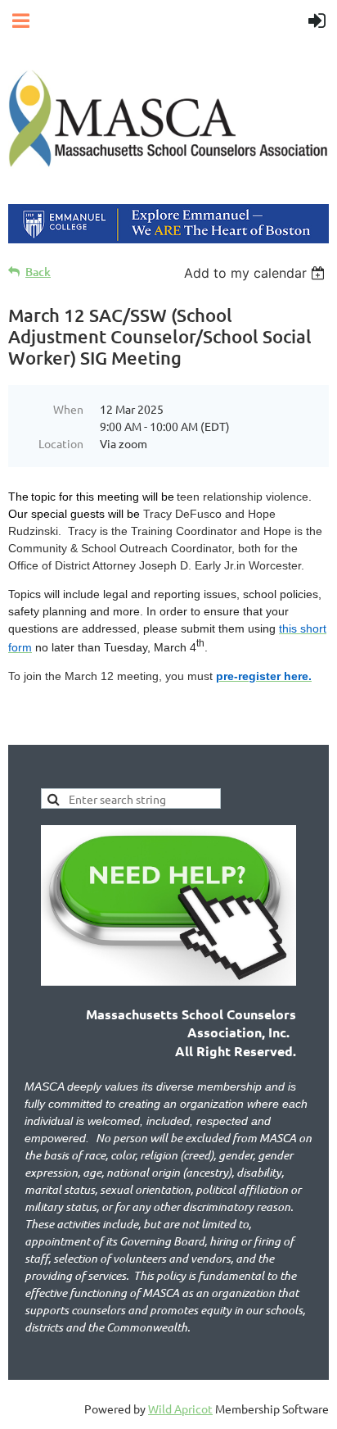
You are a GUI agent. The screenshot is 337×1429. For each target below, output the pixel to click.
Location (60, 443)
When (68, 408)
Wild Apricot (180, 1408)
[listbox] (256, 273)
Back (38, 271)
